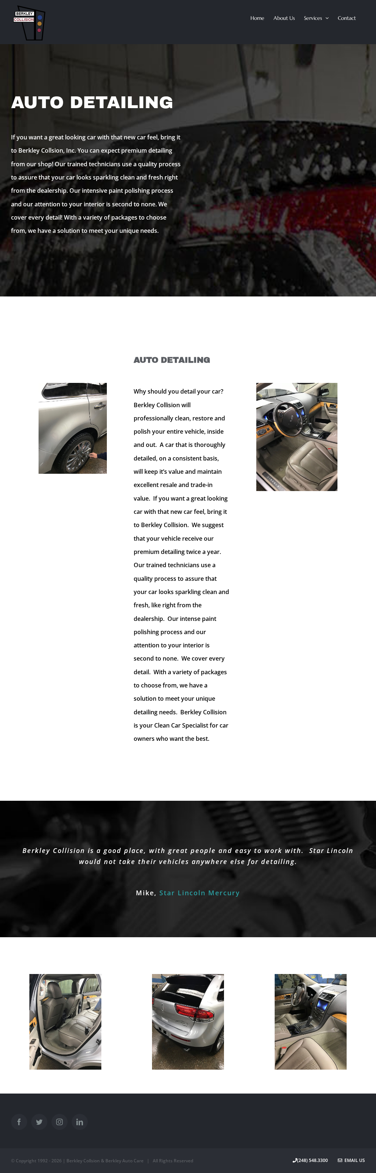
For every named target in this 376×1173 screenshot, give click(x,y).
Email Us (353, 1160)
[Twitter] (39, 1122)
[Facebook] (19, 1122)
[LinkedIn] (80, 1122)
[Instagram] (59, 1122)
